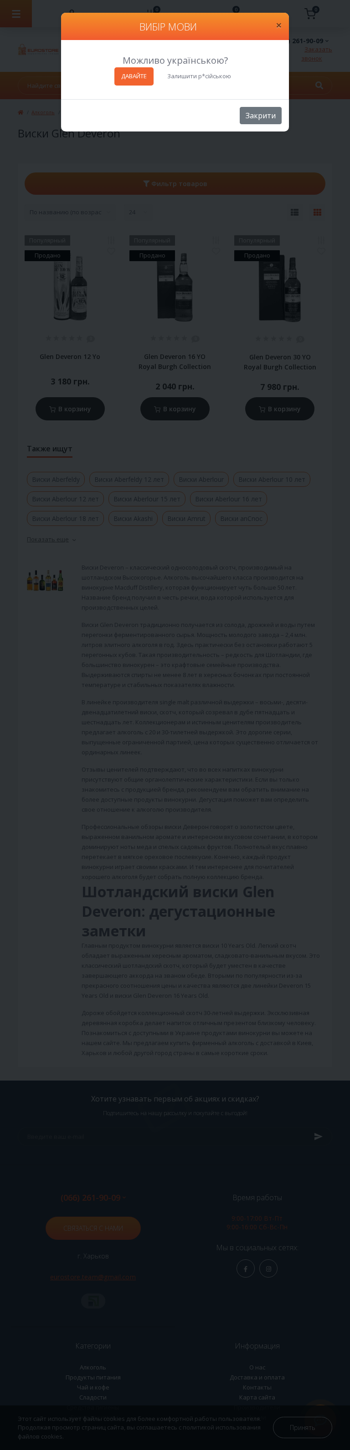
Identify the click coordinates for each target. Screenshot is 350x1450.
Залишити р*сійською (199, 76)
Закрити (261, 116)
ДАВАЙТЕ (134, 76)
